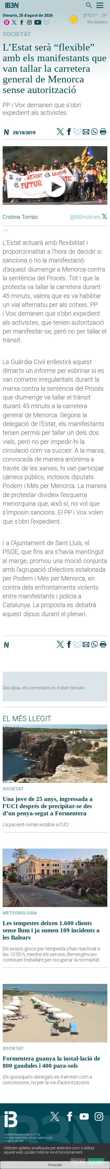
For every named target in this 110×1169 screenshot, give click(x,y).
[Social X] (14, 23)
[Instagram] (29, 23)
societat (17, 34)
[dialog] (55, 1156)
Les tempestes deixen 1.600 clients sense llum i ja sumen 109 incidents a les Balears (51, 930)
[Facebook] (21, 23)
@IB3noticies (85, 217)
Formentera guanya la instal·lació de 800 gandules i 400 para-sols (51, 1062)
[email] (86, 132)
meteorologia (20, 913)
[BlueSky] (47, 23)
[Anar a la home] (6, 23)
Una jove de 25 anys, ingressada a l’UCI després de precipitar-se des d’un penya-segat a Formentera (48, 806)
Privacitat (55, 1165)
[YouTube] (37, 23)
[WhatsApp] (94, 132)
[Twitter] (60, 132)
